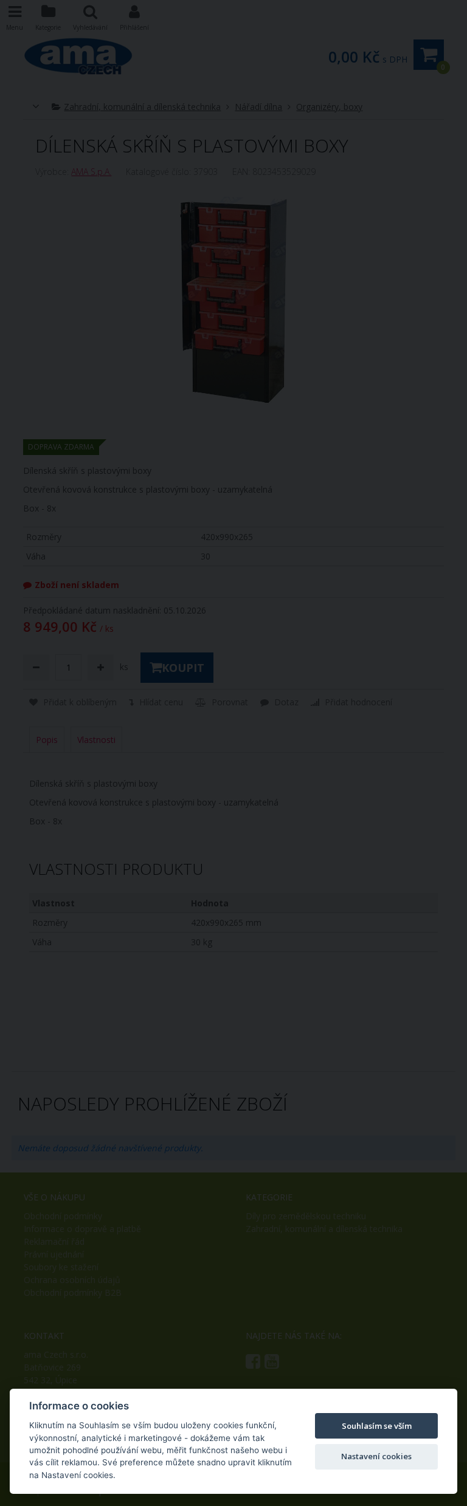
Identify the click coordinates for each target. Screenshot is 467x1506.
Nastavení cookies (376, 1456)
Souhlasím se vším (377, 1425)
